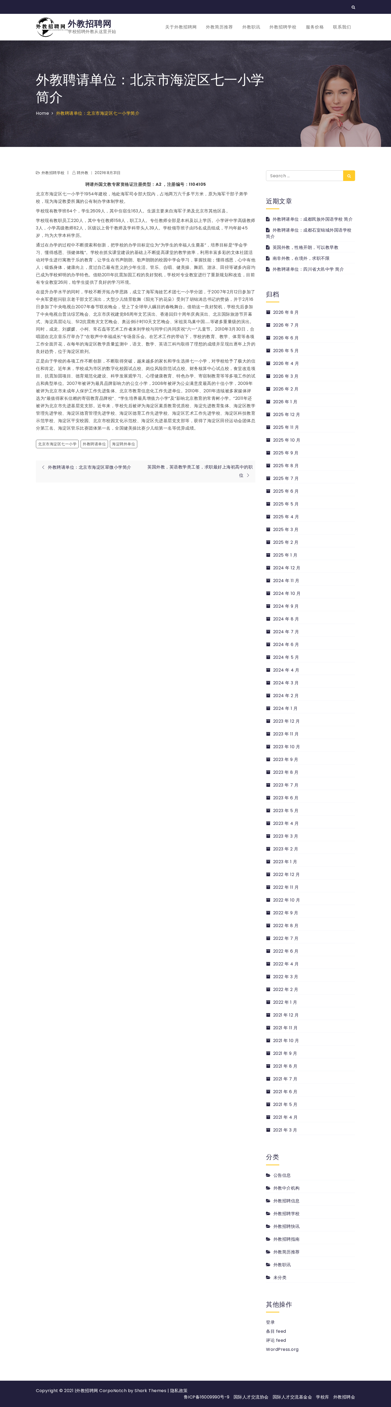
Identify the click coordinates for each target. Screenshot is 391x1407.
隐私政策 (179, 1391)
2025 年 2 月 (286, 542)
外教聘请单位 (94, 444)
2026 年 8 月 (286, 312)
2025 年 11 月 (286, 427)
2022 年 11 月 (286, 887)
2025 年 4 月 (286, 517)
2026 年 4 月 (286, 363)
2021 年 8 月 (285, 1066)
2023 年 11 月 (286, 734)
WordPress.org (282, 1349)
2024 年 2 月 (286, 696)
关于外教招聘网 (181, 27)
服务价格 (315, 27)
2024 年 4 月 (286, 670)
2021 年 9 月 (285, 1053)
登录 (270, 1322)
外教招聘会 (344, 1397)
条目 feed (276, 1331)
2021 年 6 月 (285, 1092)
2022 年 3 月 (285, 977)
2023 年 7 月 (286, 785)
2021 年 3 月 (285, 1130)
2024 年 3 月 (286, 683)
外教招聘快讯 (286, 1226)
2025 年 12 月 (286, 415)
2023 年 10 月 (286, 747)
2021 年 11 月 (285, 1028)
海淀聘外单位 (123, 444)
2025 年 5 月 (286, 504)
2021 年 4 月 (285, 1117)
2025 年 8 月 (286, 466)
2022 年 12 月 (286, 874)
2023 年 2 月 (285, 849)
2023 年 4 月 (286, 823)
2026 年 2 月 (286, 389)
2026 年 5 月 (286, 351)
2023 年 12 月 (286, 721)
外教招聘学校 (283, 27)
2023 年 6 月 (286, 798)
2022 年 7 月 (286, 938)
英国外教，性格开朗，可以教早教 (305, 247)
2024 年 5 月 (286, 657)
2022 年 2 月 (285, 989)
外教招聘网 (90, 24)
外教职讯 (251, 27)
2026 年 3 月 (286, 376)
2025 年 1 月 (285, 555)
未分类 (279, 1277)
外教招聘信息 (286, 1201)
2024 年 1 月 (285, 708)
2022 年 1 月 (285, 1002)
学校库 (322, 1397)
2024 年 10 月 (287, 593)
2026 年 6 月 (286, 338)
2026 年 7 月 (286, 325)
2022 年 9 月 (285, 913)
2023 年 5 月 (286, 811)
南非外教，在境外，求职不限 (301, 258)
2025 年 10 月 (286, 440)
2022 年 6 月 (286, 951)
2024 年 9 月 (286, 606)
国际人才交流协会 (251, 1397)
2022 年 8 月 (286, 926)
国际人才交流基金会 (292, 1397)
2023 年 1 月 (285, 862)
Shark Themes (151, 1391)
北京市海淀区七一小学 (57, 444)
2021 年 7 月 (285, 1079)
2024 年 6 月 (286, 644)
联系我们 (342, 27)
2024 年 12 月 (286, 568)
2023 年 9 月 (285, 759)
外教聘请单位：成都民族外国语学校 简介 (313, 219)
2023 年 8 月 (286, 772)
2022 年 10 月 (286, 900)
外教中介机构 (286, 1188)
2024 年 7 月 (286, 632)
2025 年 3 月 (286, 529)
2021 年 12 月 (286, 1015)
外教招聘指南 (286, 1239)
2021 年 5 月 (285, 1104)
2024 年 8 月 (286, 619)
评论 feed (276, 1340)
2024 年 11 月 (286, 581)
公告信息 (282, 1175)
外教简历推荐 (219, 27)
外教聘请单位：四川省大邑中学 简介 (308, 269)
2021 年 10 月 (286, 1041)
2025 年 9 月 (286, 453)
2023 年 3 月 (285, 836)
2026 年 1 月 (285, 402)
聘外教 (83, 172)
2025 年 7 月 (286, 478)
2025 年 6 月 (286, 491)
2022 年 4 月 (286, 964)
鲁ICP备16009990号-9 (207, 1397)
